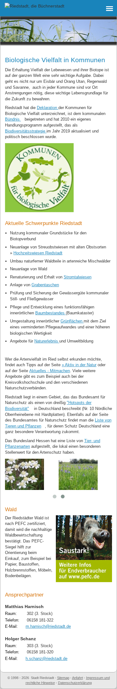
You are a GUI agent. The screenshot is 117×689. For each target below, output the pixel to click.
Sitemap (63, 678)
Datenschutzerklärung (75, 683)
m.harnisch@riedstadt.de (48, 626)
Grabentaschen (45, 284)
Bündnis (13, 119)
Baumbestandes (50, 313)
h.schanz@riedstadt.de (46, 658)
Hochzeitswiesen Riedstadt (37, 253)
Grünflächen (72, 321)
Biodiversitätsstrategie (25, 131)
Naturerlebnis (46, 341)
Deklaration (47, 107)
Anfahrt (77, 678)
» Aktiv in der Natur (79, 364)
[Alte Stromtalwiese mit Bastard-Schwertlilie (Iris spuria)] (78, 473)
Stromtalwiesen (77, 277)
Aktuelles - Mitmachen (49, 370)
